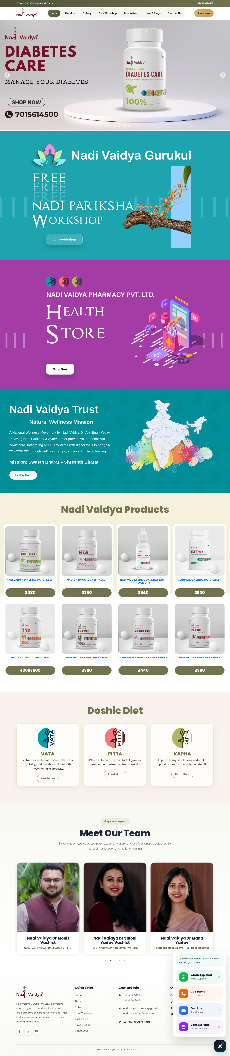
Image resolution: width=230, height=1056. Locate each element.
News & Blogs (153, 13)
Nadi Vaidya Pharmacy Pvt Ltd (191, 1001)
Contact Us (174, 13)
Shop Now (204, 13)
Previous (7, 75)
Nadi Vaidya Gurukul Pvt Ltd (190, 995)
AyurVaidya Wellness (186, 1013)
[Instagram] (28, 1031)
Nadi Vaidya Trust (184, 1007)
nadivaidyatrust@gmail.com (139, 1013)
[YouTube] (36, 1031)
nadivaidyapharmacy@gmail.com (142, 1008)
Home (54, 13)
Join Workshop (64, 239)
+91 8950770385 (132, 995)
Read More (48, 778)
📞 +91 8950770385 (203, 3)
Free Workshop (108, 13)
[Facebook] (19, 1031)
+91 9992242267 (132, 999)
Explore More (23, 475)
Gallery (87, 13)
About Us (70, 13)
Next (222, 75)
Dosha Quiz (131, 13)
